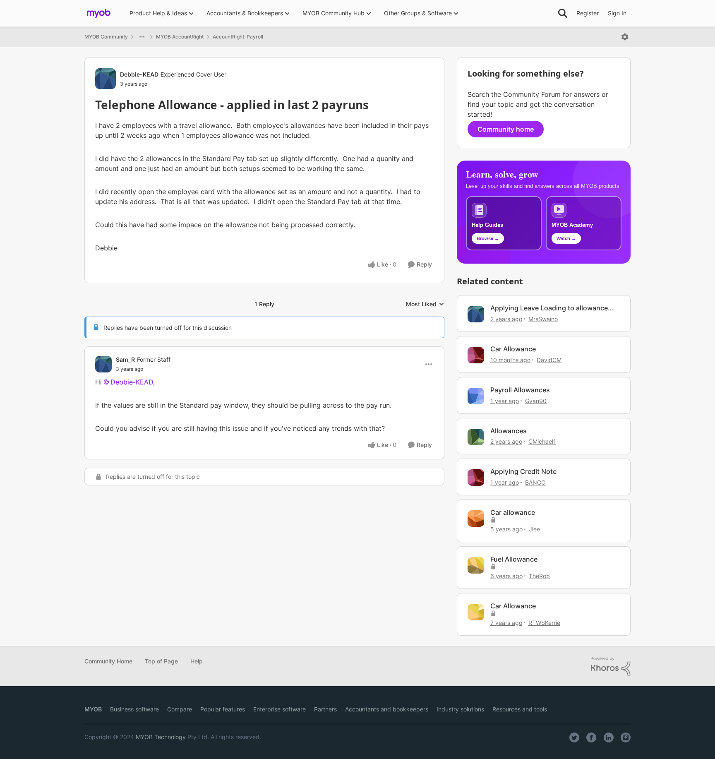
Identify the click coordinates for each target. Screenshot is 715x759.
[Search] (563, 13)
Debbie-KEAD (139, 74)
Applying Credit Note (523, 471)
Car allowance (512, 512)
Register (587, 13)
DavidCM (549, 359)
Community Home (108, 661)
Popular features (222, 709)
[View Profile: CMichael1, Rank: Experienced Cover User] (476, 437)
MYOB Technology (161, 736)
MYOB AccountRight (180, 37)
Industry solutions (460, 709)
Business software (134, 709)
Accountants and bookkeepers (386, 709)
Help (196, 661)
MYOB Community (106, 37)
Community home (505, 129)
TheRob (539, 575)
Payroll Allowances (520, 390)
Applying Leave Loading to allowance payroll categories (549, 308)
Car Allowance (513, 349)
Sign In (617, 13)
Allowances (508, 431)
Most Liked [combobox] (425, 304)
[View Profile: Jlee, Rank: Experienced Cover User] (476, 518)
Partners (325, 709)
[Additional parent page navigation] (142, 37)
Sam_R (125, 359)
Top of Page (161, 661)
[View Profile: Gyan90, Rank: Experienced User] (476, 396)
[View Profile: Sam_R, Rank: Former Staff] (103, 364)
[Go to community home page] (98, 13)
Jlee (534, 529)
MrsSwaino (543, 318)
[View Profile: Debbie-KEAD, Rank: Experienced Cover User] (105, 78)
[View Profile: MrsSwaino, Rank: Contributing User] (476, 314)
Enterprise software (279, 709)
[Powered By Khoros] (611, 666)
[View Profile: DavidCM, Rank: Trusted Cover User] (476, 355)
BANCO (535, 482)
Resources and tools (519, 709)
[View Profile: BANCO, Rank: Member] (476, 477)
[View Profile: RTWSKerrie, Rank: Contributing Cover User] (476, 612)
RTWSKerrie (544, 622)
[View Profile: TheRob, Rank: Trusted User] (476, 565)
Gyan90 (536, 400)
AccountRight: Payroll (238, 37)
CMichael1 (542, 441)
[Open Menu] (625, 37)
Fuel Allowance (513, 559)
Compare (179, 709)
